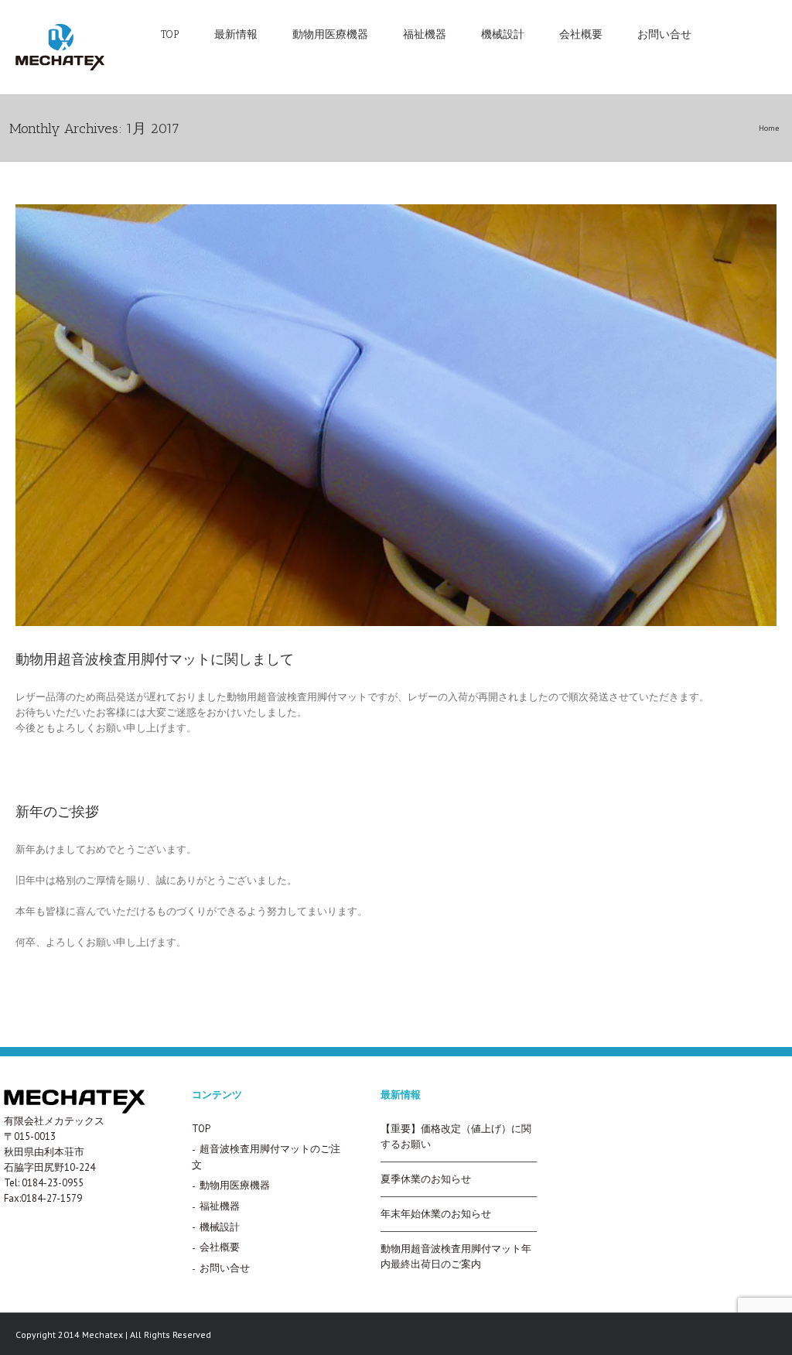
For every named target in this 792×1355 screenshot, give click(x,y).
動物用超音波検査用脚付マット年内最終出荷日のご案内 (456, 1256)
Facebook (741, 33)
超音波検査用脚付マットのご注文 (266, 1157)
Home (769, 128)
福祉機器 (424, 34)
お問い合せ (664, 34)
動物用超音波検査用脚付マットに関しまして (154, 659)
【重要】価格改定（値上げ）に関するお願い (456, 1136)
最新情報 (236, 34)
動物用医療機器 (330, 34)
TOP (170, 34)
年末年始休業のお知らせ (436, 1213)
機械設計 (502, 34)
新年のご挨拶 (57, 811)
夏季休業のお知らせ (426, 1179)
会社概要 (581, 34)
